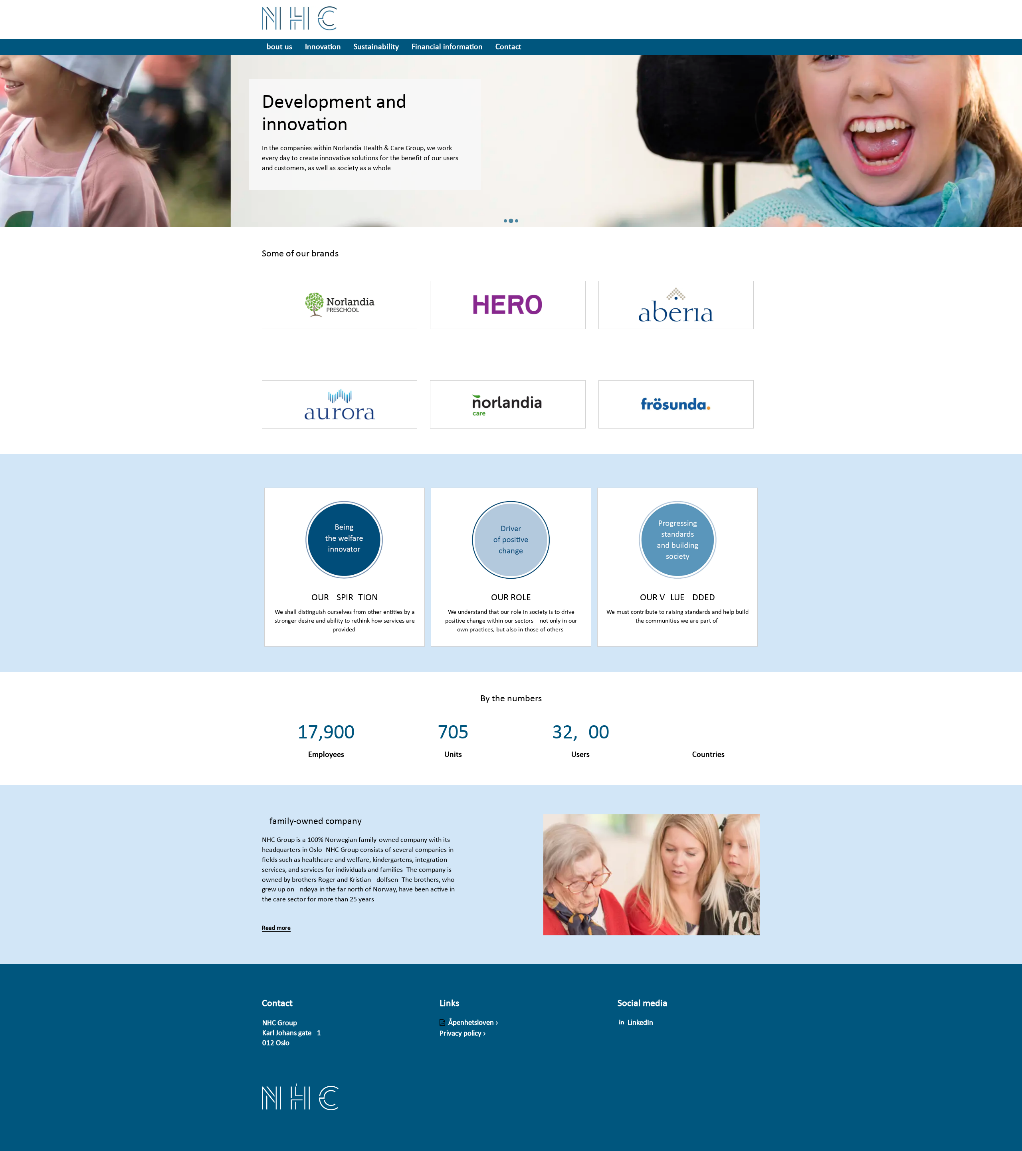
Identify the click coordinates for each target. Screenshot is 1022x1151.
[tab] (505, 220)
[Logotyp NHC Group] (300, 1102)
